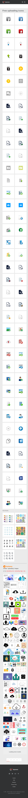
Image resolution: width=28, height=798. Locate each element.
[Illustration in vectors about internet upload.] (6, 604)
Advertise (14, 782)
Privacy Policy (14, 784)
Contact (14, 786)
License (14, 778)
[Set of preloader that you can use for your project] (22, 584)
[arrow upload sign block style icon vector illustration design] (11, 598)
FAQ (14, 780)
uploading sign (19, 571)
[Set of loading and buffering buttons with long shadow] (23, 598)
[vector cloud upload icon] (18, 604)
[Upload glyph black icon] (23, 592)
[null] (6, 584)
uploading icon (10, 571)
